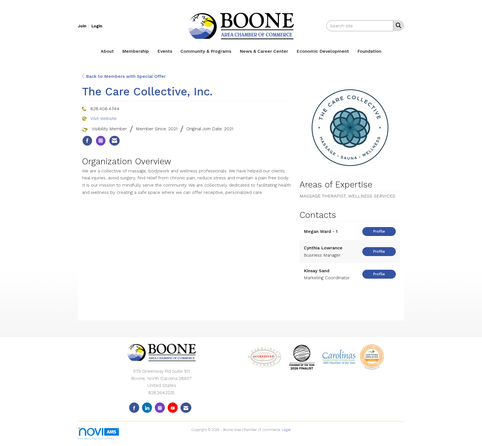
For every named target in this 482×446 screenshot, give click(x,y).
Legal (286, 430)
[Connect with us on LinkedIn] (147, 407)
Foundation (369, 51)
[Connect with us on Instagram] (160, 407)
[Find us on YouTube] (173, 407)
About (107, 51)
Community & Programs (205, 51)
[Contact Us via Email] (185, 407)
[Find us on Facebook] (134, 407)
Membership (135, 51)
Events (164, 51)
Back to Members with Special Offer (125, 76)
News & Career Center (264, 51)
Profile (379, 231)
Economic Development (323, 51)
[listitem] (84, 25)
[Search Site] (397, 25)
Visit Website (103, 118)
